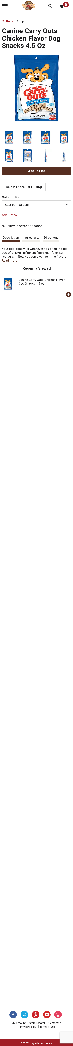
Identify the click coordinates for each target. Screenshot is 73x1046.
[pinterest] (35, 1014)
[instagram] (58, 1014)
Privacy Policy (28, 1026)
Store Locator (37, 1023)
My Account (19, 1023)
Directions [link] (51, 237)
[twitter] (24, 1014)
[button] (9, 137)
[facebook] (13, 1014)
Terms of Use (48, 1026)
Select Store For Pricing (24, 187)
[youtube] (47, 1014)
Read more (9, 260)
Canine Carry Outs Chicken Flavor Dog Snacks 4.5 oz (41, 281)
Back (9, 21)
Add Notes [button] (9, 215)
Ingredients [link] (31, 237)
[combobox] (36, 205)
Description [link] (11, 237)
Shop (20, 21)
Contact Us (54, 1023)
